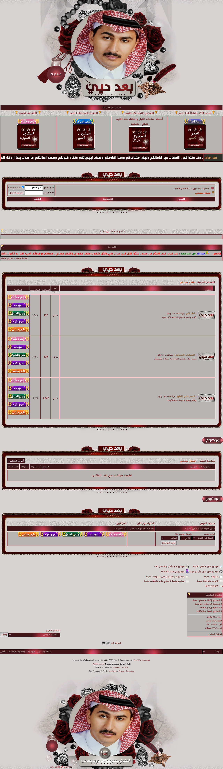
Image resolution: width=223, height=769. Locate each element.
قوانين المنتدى (215, 634)
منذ (176, 534)
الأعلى (3, 652)
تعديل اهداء (7, 258)
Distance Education (126, 671)
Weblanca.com (98, 664)
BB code (216, 617)
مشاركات (24, 467)
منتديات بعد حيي (201, 188)
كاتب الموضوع (196, 467)
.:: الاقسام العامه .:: (181, 188)
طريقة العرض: (185, 534)
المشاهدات (13, 467)
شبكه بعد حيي (44, 652)
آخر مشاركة (35, 467)
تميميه (135, 123)
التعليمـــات (108, 199)
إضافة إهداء (22, 258)
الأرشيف (31, 652)
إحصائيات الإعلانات (16, 652)
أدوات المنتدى (17, 461)
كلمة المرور (48, 193)
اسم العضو (49, 187)
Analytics (113, 671)
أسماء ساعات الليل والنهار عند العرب (139, 119)
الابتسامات (217, 621)
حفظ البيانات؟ (14, 188)
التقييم (46, 467)
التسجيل (182, 199)
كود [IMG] (217, 624)
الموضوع (208, 467)
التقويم (37, 199)
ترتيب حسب (209, 534)
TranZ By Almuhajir (142, 660)
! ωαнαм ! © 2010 (120, 667)
